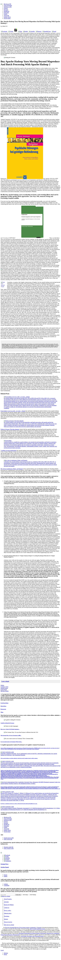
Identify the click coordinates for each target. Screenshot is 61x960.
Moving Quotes (4, 691)
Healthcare (6, 11)
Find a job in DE (8, 839)
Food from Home (4, 703)
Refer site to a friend (9, 924)
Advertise (6, 902)
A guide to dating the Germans (7, 723)
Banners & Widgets (9, 904)
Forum (5, 875)
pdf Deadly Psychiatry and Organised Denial (32, 936)
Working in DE (8, 7)
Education (6, 12)
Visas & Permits (8, 5)
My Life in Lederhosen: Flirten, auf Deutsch (12, 468)
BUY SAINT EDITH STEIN (37, 929)
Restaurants (3, 709)
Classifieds (6, 885)
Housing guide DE (8, 847)
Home (5, 954)
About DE (6, 15)
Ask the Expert (5, 867)
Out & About (7, 18)
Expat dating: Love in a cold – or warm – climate (13, 411)
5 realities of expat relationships (8, 450)
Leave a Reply (5, 681)
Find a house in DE (9, 848)
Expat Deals (4, 689)
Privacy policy (7, 910)
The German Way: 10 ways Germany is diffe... (11, 735)
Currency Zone (4, 686)
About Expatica (8, 899)
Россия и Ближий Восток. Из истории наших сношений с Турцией (23, 927)
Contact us (6, 907)
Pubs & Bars (3, 706)
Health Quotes (4, 688)
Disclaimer (6, 916)
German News (4, 864)
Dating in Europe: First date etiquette (10, 429)
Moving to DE (7, 4)
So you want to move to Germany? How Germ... (11, 741)
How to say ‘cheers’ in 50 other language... (10, 729)
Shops (2, 712)
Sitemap (6, 919)
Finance (6, 8)
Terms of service (8, 922)
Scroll (2, 950)
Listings (6, 884)
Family (5, 14)
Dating (2, 685)
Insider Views (7, 17)
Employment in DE (9, 838)
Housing (6, 9)
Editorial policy (8, 913)
